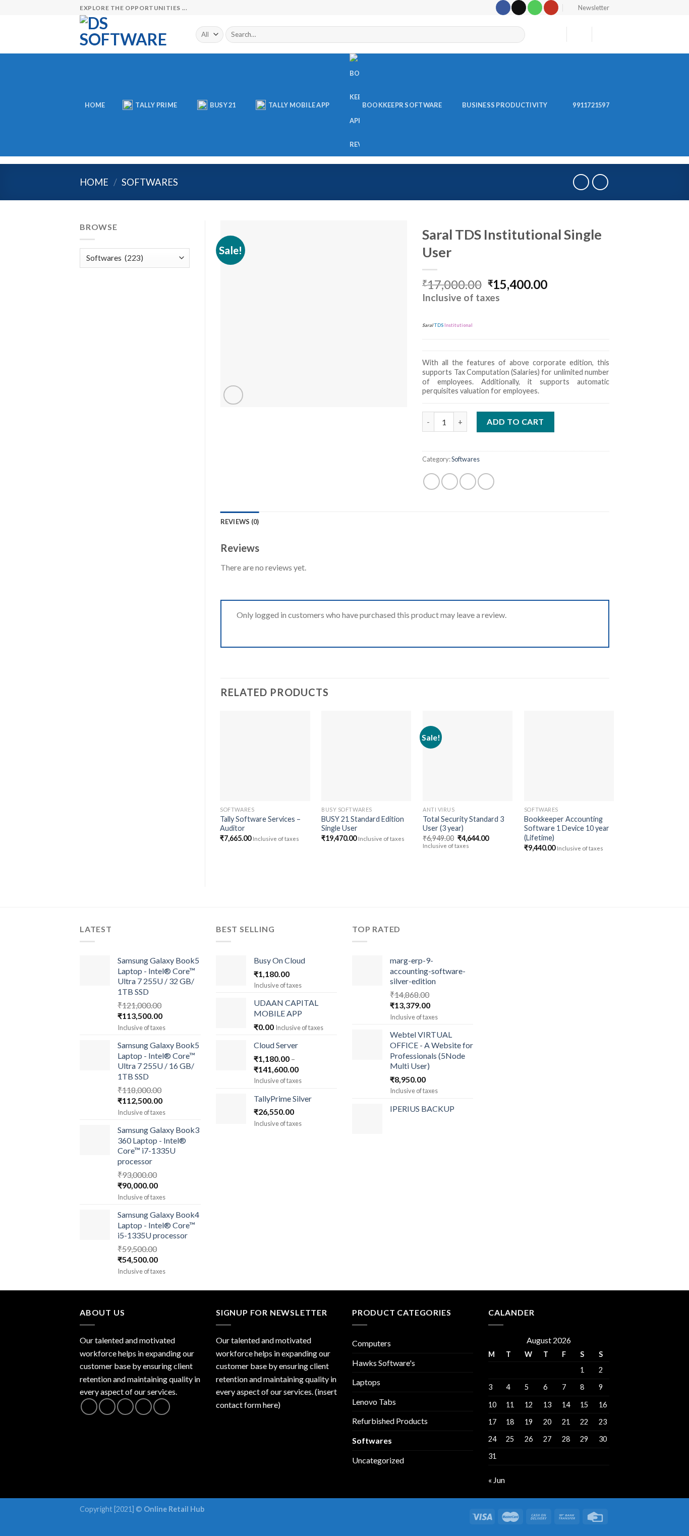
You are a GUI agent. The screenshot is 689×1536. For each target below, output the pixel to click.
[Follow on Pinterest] (161, 1406)
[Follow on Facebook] (503, 7)
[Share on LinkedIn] (486, 481)
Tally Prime (156, 105)
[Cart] (604, 34)
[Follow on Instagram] (107, 1406)
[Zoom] (233, 395)
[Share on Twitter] (449, 481)
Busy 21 (223, 105)
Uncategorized (378, 1460)
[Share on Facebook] (431, 481)
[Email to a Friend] (468, 481)
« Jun (496, 1480)
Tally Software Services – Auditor (260, 824)
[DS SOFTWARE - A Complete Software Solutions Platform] (130, 34)
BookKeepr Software (402, 105)
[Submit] (515, 34)
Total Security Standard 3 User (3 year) (463, 824)
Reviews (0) (239, 522)
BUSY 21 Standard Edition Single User (362, 824)
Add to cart (515, 421)
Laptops (366, 1382)
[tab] (239, 521)
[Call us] (535, 7)
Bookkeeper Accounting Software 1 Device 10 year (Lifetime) (566, 828)
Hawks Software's (383, 1363)
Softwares (150, 182)
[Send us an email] (518, 7)
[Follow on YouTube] (551, 7)
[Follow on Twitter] (125, 1406)
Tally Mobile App (298, 105)
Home (95, 105)
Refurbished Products (390, 1421)
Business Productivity (504, 105)
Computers (371, 1343)
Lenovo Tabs (374, 1401)
